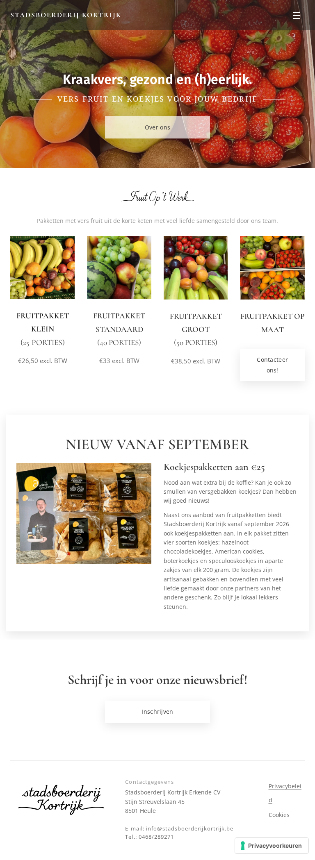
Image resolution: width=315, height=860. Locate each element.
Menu (296, 15)
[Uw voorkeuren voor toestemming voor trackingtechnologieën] (271, 845)
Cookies (279, 815)
